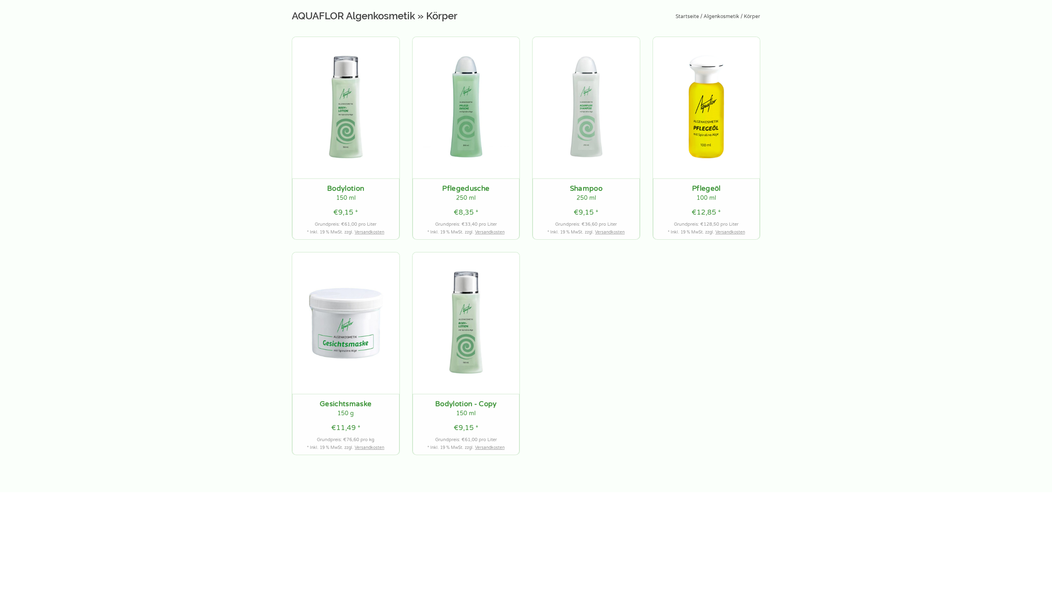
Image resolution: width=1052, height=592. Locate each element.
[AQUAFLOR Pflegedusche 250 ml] (466, 107)
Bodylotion (345, 189)
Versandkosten (369, 232)
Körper (752, 16)
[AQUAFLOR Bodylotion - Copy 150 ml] (466, 323)
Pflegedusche (465, 189)
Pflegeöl (706, 189)
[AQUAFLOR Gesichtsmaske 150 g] (345, 323)
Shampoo (586, 189)
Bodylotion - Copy (466, 404)
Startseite (687, 16)
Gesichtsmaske (345, 404)
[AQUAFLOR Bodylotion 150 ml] (345, 107)
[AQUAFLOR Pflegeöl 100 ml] (706, 107)
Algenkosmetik (721, 16)
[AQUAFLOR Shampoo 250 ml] (586, 107)
